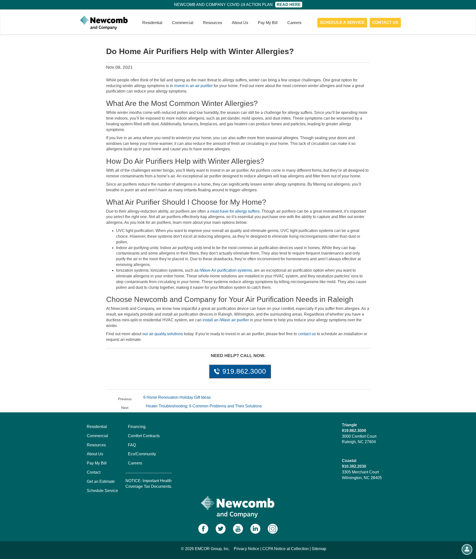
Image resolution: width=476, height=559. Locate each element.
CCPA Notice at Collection (285, 549)
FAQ (132, 445)
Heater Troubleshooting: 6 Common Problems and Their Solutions (204, 406)
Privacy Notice (246, 549)
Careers (294, 23)
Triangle (349, 425)
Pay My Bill (268, 23)
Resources (212, 23)
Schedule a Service (342, 22)
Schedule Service (102, 491)
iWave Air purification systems (226, 270)
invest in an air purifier (193, 86)
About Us (240, 23)
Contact (93, 472)
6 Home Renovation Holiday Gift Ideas (177, 397)
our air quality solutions (162, 334)
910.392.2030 (354, 466)
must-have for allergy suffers (235, 211)
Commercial (182, 23)
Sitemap (319, 549)
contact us (307, 334)
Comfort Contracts (144, 436)
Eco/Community (142, 454)
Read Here (289, 4)
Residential (152, 23)
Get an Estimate (101, 481)
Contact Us (385, 22)
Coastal (349, 461)
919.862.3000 (244, 371)
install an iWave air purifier (226, 320)
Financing (137, 427)
